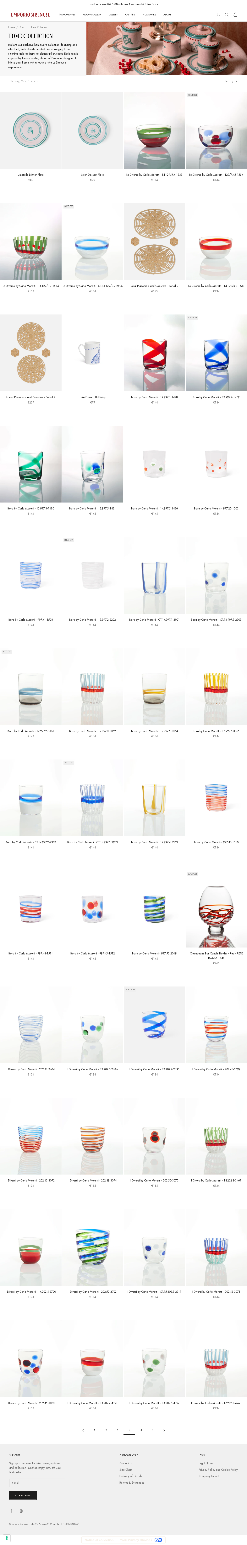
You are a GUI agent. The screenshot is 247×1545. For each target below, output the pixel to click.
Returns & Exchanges (131, 1482)
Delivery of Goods (130, 1476)
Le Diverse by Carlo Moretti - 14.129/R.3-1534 (31, 286)
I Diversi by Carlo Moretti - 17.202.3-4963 (216, 1403)
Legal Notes (206, 1463)
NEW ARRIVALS (67, 14)
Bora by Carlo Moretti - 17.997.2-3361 (31, 731)
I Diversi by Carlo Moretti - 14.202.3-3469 (216, 1180)
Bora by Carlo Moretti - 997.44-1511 (30, 953)
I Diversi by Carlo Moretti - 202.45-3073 (31, 1403)
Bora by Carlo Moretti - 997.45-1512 (92, 953)
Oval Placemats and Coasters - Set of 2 (154, 286)
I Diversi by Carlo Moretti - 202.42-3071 (216, 1291)
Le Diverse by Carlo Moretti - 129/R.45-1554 (216, 174)
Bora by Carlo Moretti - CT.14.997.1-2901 (154, 619)
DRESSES (113, 14)
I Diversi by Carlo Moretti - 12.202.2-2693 (154, 1069)
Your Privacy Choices (136, 1540)
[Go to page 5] (164, 1430)
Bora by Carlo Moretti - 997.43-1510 (216, 842)
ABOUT (167, 14)
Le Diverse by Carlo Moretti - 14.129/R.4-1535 (154, 174)
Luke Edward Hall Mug (93, 397)
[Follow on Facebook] (11, 1511)
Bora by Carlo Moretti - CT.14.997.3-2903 (92, 842)
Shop (22, 27)
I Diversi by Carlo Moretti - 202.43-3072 (31, 1180)
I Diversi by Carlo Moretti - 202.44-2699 (216, 1069)
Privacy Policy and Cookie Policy (218, 1469)
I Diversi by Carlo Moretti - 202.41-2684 (31, 1069)
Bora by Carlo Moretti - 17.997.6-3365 (216, 731)
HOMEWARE (149, 14)
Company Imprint (209, 1476)
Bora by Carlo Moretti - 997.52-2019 (154, 953)
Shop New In (152, 4)
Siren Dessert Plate (92, 174)
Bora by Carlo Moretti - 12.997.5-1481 (92, 508)
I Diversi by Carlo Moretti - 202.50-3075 (154, 1180)
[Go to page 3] (83, 1430)
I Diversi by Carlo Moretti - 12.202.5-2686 (93, 1069)
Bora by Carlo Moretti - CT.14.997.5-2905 (216, 619)
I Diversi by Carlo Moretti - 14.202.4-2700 (31, 1291)
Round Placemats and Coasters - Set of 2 (30, 397)
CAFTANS (130, 14)
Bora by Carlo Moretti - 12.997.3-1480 (31, 508)
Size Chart (125, 1469)
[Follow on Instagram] (21, 1511)
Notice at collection (99, 1540)
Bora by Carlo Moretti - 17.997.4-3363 (154, 842)
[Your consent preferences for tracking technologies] (6, 1538)
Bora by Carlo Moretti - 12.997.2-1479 (216, 397)
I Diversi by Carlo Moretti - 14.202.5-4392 (154, 1403)
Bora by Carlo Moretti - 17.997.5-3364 (154, 731)
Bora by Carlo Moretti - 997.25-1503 (216, 508)
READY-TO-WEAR (92, 14)
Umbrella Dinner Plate (31, 174)
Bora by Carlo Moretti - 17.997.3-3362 (92, 731)
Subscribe (23, 1495)
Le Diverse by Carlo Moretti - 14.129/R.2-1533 (216, 286)
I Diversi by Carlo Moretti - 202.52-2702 (93, 1291)
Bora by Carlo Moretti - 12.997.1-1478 (154, 397)
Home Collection (39, 27)
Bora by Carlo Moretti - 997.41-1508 (30, 619)
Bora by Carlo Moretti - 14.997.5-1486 (154, 508)
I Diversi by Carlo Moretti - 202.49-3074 (93, 1180)
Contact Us (126, 1463)
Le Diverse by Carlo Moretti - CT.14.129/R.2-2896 (93, 286)
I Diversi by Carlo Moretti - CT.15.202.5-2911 (154, 1291)
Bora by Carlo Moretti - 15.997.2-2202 (92, 619)
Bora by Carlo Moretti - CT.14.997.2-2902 (31, 842)
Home (11, 27)
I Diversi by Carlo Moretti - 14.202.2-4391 (93, 1403)
